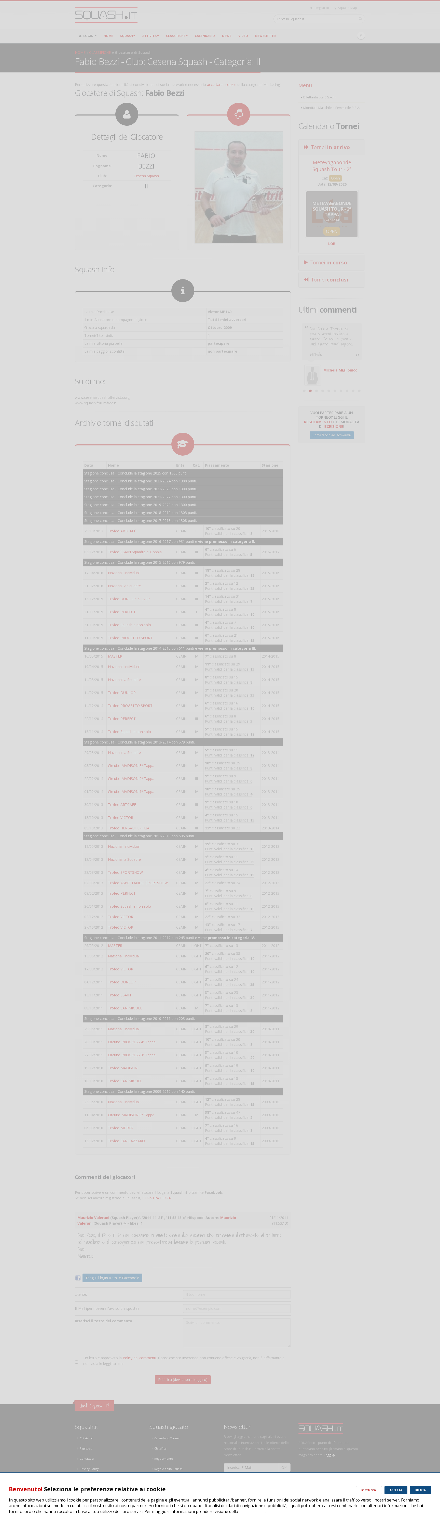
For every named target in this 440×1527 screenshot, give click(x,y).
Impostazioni (369, 1490)
